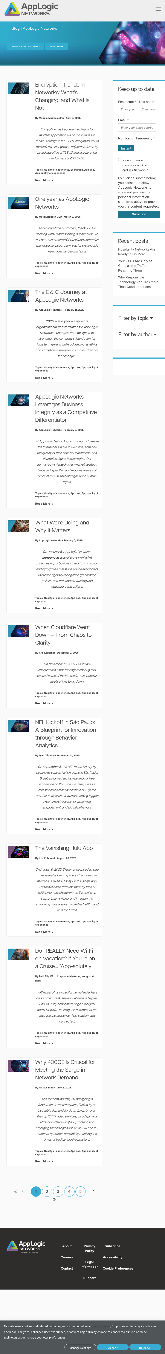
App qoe (89, 169)
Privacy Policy (89, 1248)
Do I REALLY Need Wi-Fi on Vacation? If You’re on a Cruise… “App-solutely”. (65, 959)
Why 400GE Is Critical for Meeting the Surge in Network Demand (65, 1070)
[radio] (126, 147)
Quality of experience (56, 169)
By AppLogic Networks (48, 310)
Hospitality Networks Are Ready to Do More (136, 251)
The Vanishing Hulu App (64, 848)
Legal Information (89, 1264)
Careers (67, 1257)
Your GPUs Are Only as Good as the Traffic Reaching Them (135, 265)
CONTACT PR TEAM (56, 47)
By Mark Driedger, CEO (48, 217)
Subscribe (112, 1246)
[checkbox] (138, 147)
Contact (67, 1268)
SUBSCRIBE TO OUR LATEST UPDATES (26, 47)
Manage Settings (80, 1348)
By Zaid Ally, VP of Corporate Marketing (58, 976)
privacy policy (101, 1326)
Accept (113, 1348)
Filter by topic (134, 318)
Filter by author (136, 334)
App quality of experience (50, 173)
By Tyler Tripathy (45, 755)
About (67, 1246)
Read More (42, 180)
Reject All (145, 1348)
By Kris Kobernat (45, 652)
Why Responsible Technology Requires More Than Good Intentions (138, 282)
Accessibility (112, 1257)
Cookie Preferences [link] (118, 1268)
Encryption (76, 169)
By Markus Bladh (45, 1087)
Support (89, 1277)
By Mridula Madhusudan (49, 118)
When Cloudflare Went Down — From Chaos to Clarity (63, 635)
